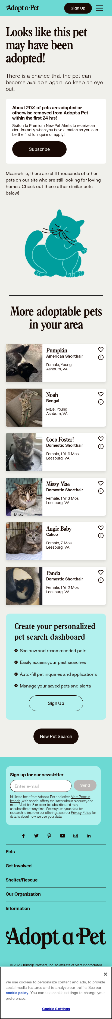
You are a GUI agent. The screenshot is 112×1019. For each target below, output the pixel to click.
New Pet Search (56, 736)
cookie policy (17, 993)
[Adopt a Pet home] (23, 8)
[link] (56, 363)
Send (85, 785)
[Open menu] (99, 8)
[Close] (105, 974)
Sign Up (78, 8)
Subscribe (39, 149)
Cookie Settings (56, 1009)
